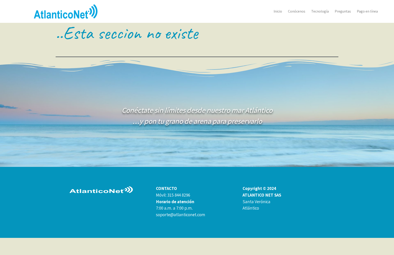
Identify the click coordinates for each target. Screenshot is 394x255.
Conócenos (296, 11)
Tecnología (320, 11)
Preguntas (343, 11)
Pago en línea (367, 11)
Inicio (278, 11)
